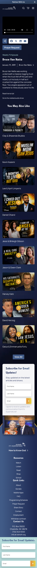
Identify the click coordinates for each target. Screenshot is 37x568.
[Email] (25, 41)
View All (18, 356)
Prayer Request (12, 47)
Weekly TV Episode (10, 55)
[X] (16, 41)
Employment (18, 515)
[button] (34, 2)
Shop (18, 474)
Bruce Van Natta (25, 65)
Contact (18, 511)
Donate (18, 489)
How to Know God (17, 450)
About (18, 485)
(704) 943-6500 (18, 532)
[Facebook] (11, 41)
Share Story (18, 507)
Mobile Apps (18, 492)
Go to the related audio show (13, 98)
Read (18, 470)
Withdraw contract (18, 519)
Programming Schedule (18, 500)
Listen (18, 466)
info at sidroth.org (18, 534)
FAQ (18, 496)
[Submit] (28, 401)
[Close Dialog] (34, 539)
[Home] (9, 8)
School (18, 477)
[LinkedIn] (20, 41)
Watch (18, 463)
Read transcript (8, 93)
